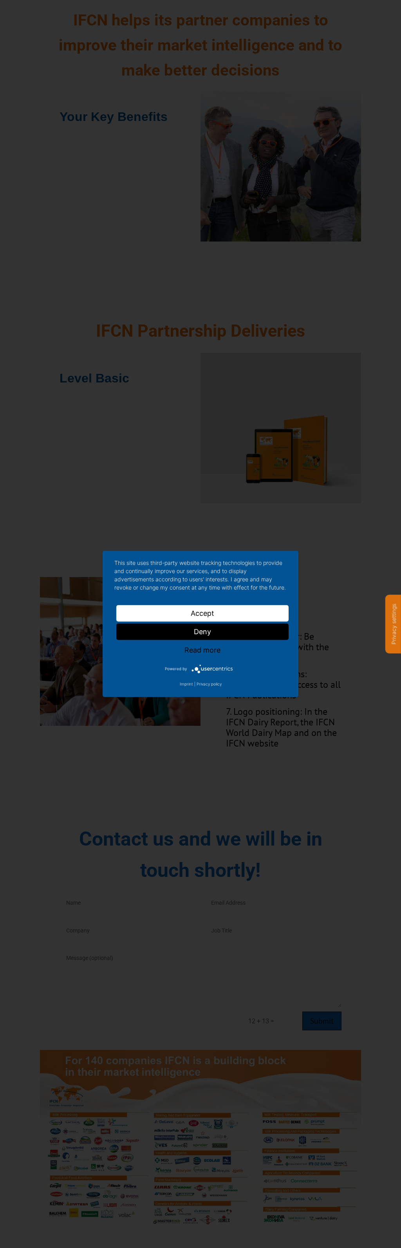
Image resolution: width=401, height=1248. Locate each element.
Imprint (186, 684)
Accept (202, 613)
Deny (202, 632)
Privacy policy (209, 684)
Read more (202, 650)
